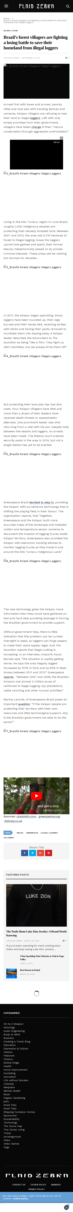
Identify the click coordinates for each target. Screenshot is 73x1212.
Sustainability (11, 1119)
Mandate (56, 1185)
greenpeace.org (49, 816)
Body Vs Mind (12, 1034)
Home (6, 18)
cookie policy (20, 1198)
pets (6, 1101)
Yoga (6, 1147)
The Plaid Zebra (11, 58)
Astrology (9, 1027)
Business (9, 1038)
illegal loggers (49, 833)
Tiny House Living (14, 1129)
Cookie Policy (38, 1185)
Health (7, 1066)
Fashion (8, 1052)
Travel (7, 1133)
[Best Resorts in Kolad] (11, 973)
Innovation (10, 1076)
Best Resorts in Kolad (30, 970)
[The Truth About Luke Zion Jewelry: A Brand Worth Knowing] (36, 905)
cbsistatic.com (26, 816)
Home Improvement (15, 1069)
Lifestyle (9, 1084)
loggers (35, 118)
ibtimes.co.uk (13, 821)
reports (8, 677)
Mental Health (12, 1091)
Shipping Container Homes (19, 1112)
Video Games (11, 1143)
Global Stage (11, 31)
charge (36, 127)
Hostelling (9, 1073)
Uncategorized (12, 1136)
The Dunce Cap (13, 1126)
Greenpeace (32, 833)
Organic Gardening (14, 1098)
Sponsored (10, 1115)
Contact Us (18, 1185)
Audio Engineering (14, 1031)
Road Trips (10, 1105)
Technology (10, 1122)
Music (7, 1094)
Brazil (20, 833)
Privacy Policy (36, 1189)
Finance (8, 1059)
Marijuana (9, 1087)
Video (7, 1140)
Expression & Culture (16, 1048)
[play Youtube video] (36, 795)
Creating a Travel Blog (17, 1041)
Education (10, 1045)
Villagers (9, 838)
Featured (9, 1055)
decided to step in (41, 502)
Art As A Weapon (13, 1024)
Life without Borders (16, 1080)
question (24, 704)
